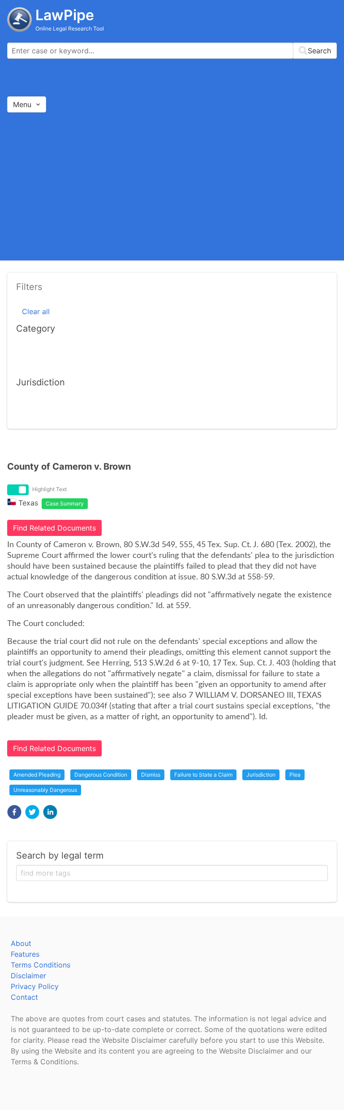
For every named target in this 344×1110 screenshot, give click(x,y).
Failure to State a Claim (203, 774)
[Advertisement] (172, 186)
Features (25, 954)
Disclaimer (28, 975)
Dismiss (150, 774)
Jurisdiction (260, 774)
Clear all (36, 311)
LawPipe (64, 15)
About (21, 943)
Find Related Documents (54, 527)
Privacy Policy (35, 986)
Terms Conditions (40, 964)
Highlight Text (49, 489)
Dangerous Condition (100, 774)
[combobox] (172, 51)
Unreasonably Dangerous (45, 789)
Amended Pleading (36, 774)
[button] (14, 812)
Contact (24, 997)
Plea (295, 774)
